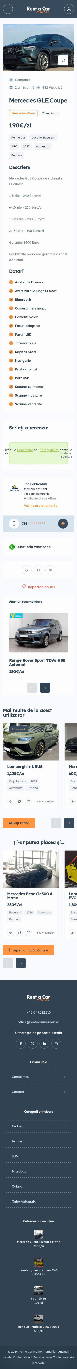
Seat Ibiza (38, 1298)
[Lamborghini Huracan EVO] (38, 1262)
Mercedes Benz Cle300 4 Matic (38, 1242)
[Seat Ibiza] (38, 1290)
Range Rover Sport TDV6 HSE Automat (37, 662)
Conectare (25, 450)
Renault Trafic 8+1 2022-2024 (38, 1326)
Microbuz (19, 1171)
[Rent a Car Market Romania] (38, 9)
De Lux (17, 1126)
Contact (18, 1092)
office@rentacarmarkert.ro (38, 1022)
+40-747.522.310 (38, 1012)
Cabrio (17, 1186)
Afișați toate (19, 823)
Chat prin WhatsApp (34, 547)
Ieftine (17, 1141)
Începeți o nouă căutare (28, 950)
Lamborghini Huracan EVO (38, 1270)
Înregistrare (49, 450)
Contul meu (20, 1077)
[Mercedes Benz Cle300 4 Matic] (38, 1234)
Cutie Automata (24, 1201)
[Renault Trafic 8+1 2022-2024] (38, 1319)
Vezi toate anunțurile (40, 506)
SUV (15, 1156)
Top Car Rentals (35, 484)
